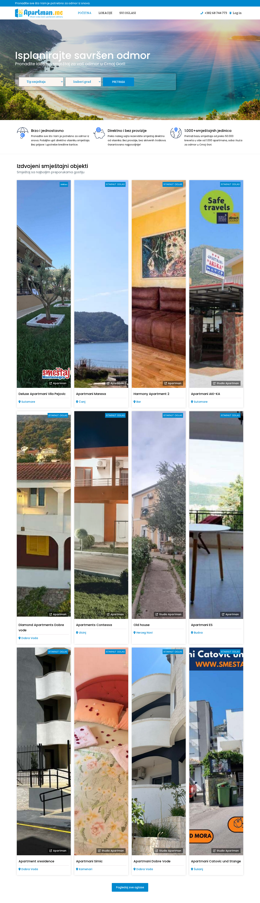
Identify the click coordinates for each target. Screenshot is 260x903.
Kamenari (85, 869)
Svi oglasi (127, 13)
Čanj (82, 402)
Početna (84, 13)
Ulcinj (82, 632)
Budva (198, 632)
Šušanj (198, 869)
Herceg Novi (144, 632)
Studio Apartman (228, 383)
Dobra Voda (29, 638)
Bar (138, 402)
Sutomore (28, 402)
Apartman (59, 383)
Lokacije (105, 13)
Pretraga (118, 82)
